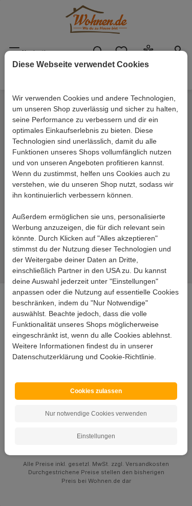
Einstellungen (96, 436)
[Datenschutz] (13, 368)
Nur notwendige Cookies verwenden (96, 413)
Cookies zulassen (96, 391)
